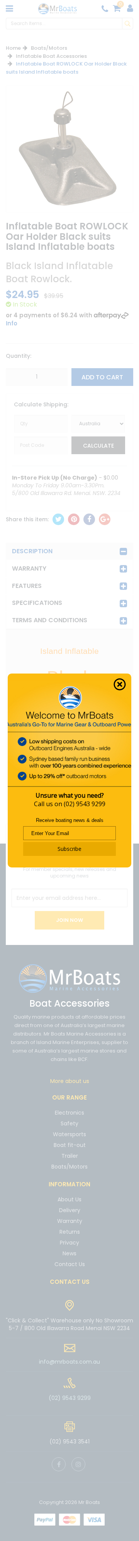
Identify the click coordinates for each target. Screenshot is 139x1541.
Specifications (37, 602)
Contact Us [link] (69, 1264)
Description (32, 551)
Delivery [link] (69, 1210)
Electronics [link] (69, 1113)
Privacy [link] (69, 1242)
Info (11, 323)
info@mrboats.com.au (69, 1362)
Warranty (29, 568)
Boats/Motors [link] (69, 1166)
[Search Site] (127, 23)
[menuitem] (58, 519)
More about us (69, 1081)
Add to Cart (102, 377)
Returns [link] (69, 1232)
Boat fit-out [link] (70, 1145)
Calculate (98, 446)
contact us (70, 1282)
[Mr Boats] (57, 8)
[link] (59, 1464)
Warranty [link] (69, 1221)
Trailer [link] (69, 1156)
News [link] (69, 1253)
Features (27, 585)
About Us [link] (69, 1200)
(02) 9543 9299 (84, 804)
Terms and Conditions (49, 620)
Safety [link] (69, 1123)
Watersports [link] (69, 1134)
